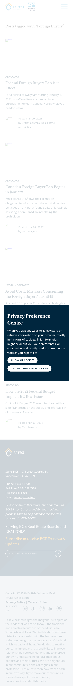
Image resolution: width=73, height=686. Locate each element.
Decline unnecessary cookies (29, 368)
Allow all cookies (22, 360)
